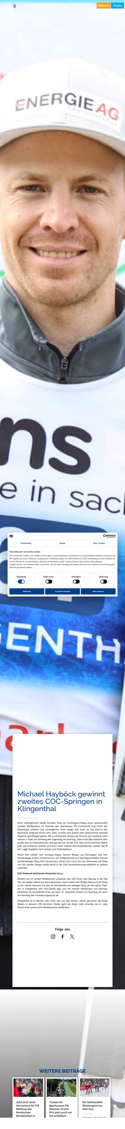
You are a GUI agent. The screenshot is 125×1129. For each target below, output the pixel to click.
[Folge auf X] (72, 936)
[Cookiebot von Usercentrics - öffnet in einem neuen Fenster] (105, 536)
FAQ (75, 8)
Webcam (103, 5)
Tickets (117, 5)
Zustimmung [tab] (26, 543)
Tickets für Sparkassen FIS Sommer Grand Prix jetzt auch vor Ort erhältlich (60, 1109)
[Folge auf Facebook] (62, 936)
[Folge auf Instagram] (53, 936)
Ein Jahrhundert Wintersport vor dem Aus (92, 1106)
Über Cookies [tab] (99, 543)
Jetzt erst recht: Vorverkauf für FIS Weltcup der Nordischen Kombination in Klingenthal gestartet (27, 1112)
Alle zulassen (98, 591)
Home (24, 5)
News (58, 8)
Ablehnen (27, 591)
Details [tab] (63, 543)
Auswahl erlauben (62, 591)
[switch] (48, 582)
